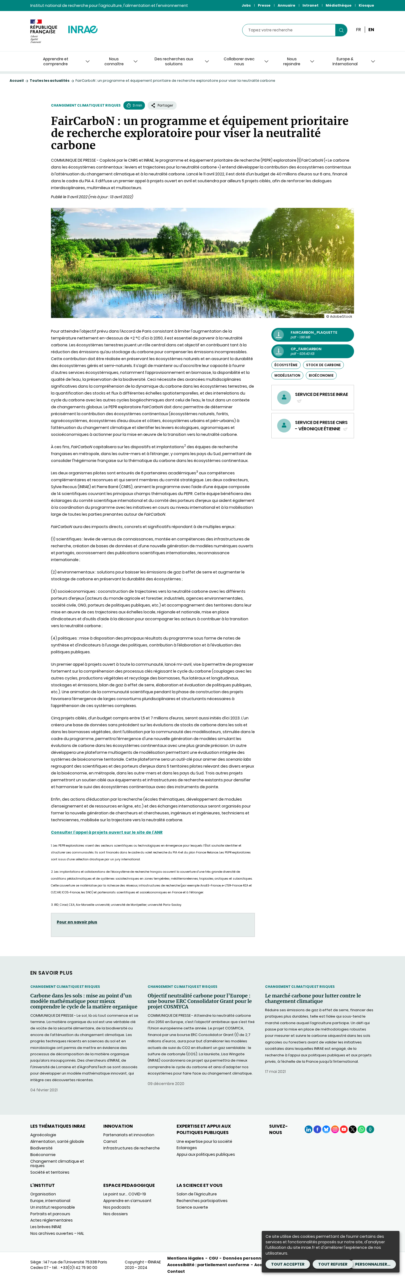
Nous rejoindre (291, 61)
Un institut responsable (52, 1207)
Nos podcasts (116, 1207)
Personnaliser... (372, 1264)
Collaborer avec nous (239, 61)
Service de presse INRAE (321, 397)
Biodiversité (41, 1148)
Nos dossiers (115, 1214)
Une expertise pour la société (204, 1141)
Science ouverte (192, 1207)
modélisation (287, 375)
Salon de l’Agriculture (197, 1194)
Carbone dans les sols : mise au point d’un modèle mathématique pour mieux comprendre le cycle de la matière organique (83, 1001)
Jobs (246, 5)
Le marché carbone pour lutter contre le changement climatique (313, 998)
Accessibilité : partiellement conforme (208, 1265)
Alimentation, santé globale (57, 1141)
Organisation (43, 1194)
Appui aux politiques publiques (206, 1154)
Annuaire (286, 5)
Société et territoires (49, 1172)
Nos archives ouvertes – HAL (57, 1233)
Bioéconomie (43, 1154)
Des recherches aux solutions (174, 61)
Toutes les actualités (49, 80)
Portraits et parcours (50, 1214)
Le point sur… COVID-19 (124, 1194)
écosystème (286, 365)
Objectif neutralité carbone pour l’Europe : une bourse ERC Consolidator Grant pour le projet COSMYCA (200, 1001)
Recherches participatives (202, 1200)
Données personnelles (247, 1258)
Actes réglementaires (51, 1220)
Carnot (110, 1141)
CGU (213, 1258)
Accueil (17, 80)
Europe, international (50, 1200)
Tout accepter (287, 1264)
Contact (176, 1271)
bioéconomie (321, 375)
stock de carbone (323, 365)
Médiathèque (339, 5)
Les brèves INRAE (45, 1227)
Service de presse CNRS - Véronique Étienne (321, 425)
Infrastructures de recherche (131, 1148)
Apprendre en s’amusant (127, 1200)
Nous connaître (114, 61)
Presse (264, 5)
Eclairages (187, 1148)
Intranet (310, 5)
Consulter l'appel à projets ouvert (87, 832)
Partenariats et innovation (128, 1135)
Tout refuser (332, 1264)
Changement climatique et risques (86, 105)
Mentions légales (185, 1258)
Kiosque (366, 5)
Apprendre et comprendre (55, 61)
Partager (165, 105)
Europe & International (345, 61)
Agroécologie (43, 1135)
